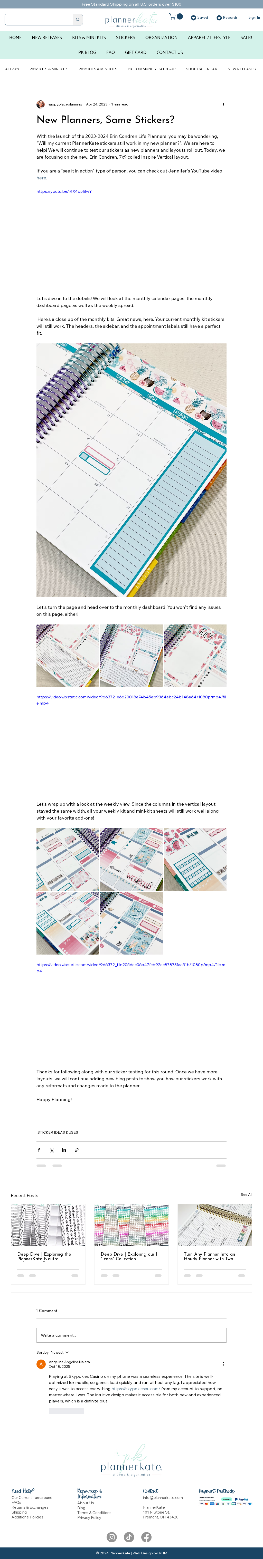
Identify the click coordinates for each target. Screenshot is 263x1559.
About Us (85, 1438)
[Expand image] (67, 655)
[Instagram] (112, 1472)
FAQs (16, 1437)
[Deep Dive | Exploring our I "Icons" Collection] (132, 1225)
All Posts (12, 69)
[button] (176, 16)
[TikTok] (129, 1472)
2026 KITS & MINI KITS (49, 69)
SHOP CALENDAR (201, 69)
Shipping (19, 1447)
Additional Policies (27, 1452)
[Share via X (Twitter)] (51, 1150)
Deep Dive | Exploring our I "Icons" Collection (129, 1257)
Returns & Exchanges (30, 1442)
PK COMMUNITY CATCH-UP (152, 69)
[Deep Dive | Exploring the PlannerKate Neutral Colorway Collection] (48, 1225)
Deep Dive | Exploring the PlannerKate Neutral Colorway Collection (44, 1257)
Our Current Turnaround (32, 1432)
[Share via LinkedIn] (64, 1150)
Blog (81, 1443)
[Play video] (131, 747)
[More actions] (223, 104)
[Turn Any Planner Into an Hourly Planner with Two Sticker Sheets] (215, 1225)
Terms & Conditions (94, 1448)
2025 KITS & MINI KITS (98, 69)
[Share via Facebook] (38, 1150)
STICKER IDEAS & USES (57, 1132)
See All (246, 1194)
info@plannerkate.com (163, 1432)
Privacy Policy (89, 1452)
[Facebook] (146, 1472)
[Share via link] (76, 1150)
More (232, 69)
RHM (163, 1488)
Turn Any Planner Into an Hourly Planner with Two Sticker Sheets (209, 1257)
